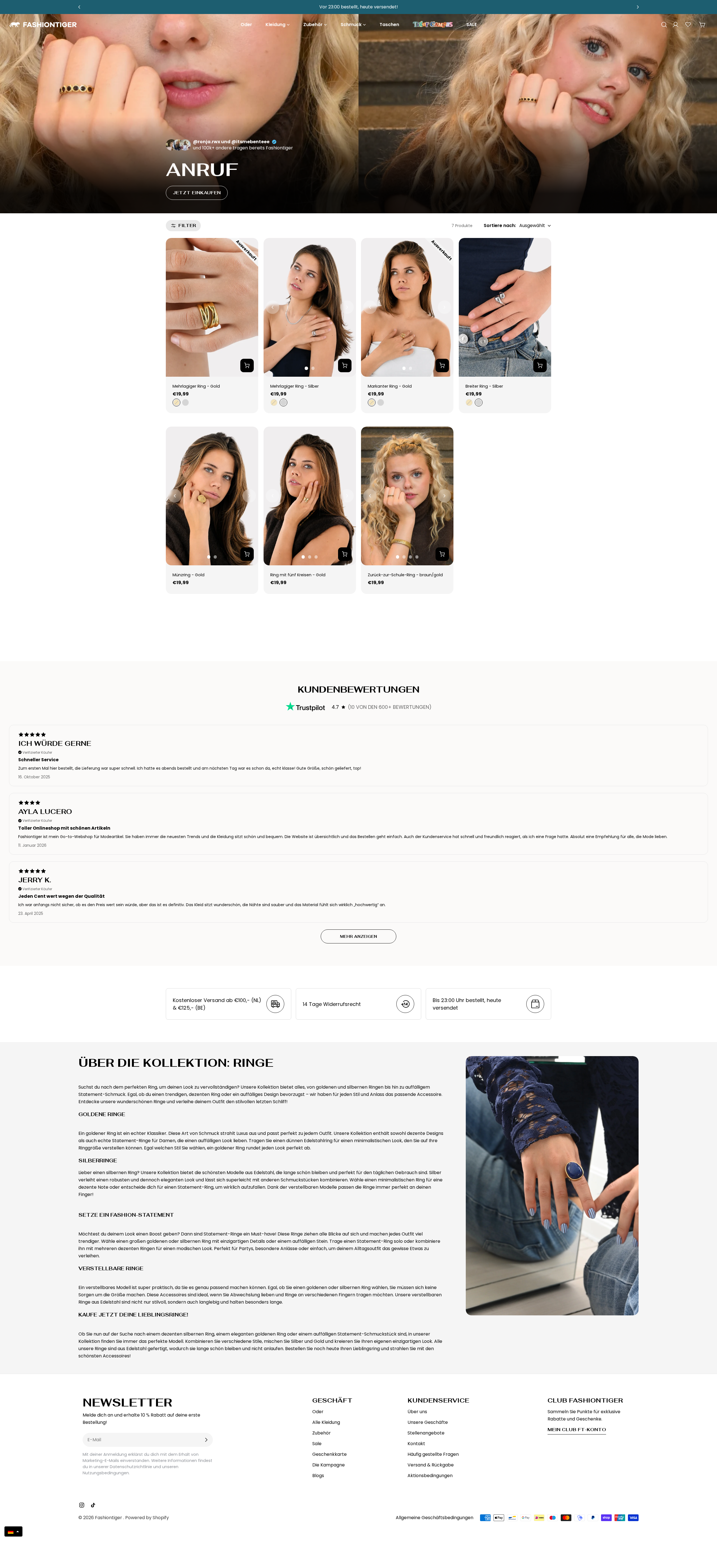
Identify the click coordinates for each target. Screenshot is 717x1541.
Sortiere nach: (500, 225)
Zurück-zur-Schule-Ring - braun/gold (405, 575)
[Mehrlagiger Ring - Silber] (310, 307)
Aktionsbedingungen (430, 1475)
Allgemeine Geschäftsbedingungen (434, 1517)
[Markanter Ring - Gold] (407, 307)
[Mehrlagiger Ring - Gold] (212, 307)
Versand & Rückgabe (431, 1465)
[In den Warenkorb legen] (247, 365)
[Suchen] (662, 25)
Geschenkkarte (329, 1454)
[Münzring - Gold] (212, 496)
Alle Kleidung (326, 1422)
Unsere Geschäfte (428, 1422)
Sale (317, 1443)
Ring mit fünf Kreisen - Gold (297, 575)
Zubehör (321, 1433)
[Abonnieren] (206, 1440)
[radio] (176, 402)
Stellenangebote (426, 1433)
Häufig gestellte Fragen (433, 1454)
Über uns (417, 1411)
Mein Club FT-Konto (577, 1430)
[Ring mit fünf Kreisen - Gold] (310, 496)
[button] (13, 1531)
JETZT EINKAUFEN (197, 193)
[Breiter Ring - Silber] (505, 307)
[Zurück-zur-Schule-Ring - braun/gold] (407, 496)
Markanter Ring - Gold (390, 386)
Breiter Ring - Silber (484, 386)
